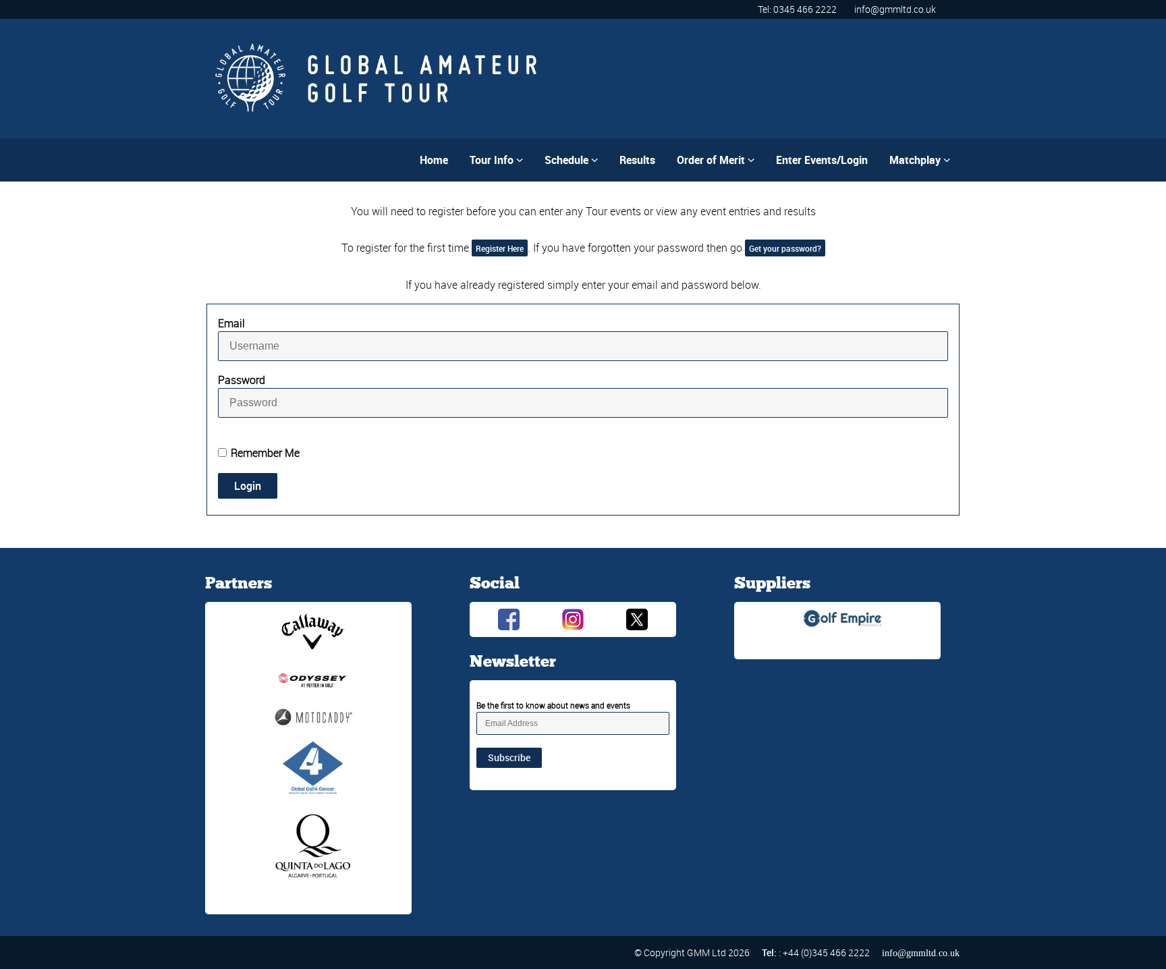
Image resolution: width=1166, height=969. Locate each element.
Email (231, 323)
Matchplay (919, 160)
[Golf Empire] (842, 617)
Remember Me (265, 452)
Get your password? (785, 248)
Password (241, 379)
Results (637, 160)
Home (434, 160)
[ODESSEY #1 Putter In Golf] (313, 679)
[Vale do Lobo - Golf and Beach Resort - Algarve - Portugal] (313, 846)
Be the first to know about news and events (553, 705)
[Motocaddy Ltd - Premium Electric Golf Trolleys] (313, 716)
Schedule (571, 160)
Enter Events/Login (822, 160)
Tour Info (496, 160)
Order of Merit (715, 160)
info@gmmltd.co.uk (895, 9)
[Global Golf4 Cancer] (313, 767)
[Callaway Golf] (313, 630)
